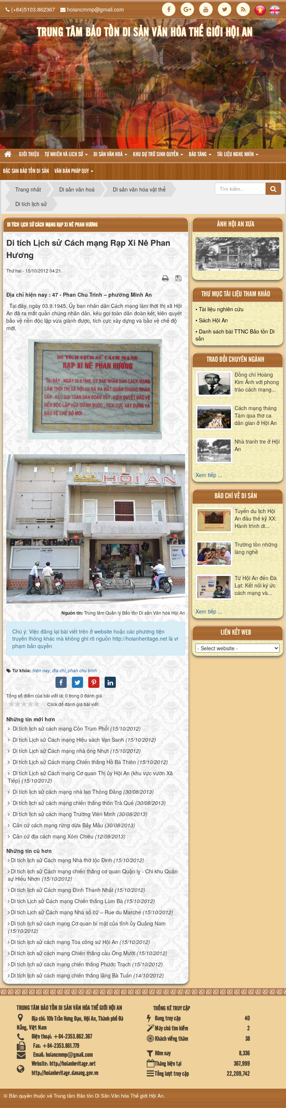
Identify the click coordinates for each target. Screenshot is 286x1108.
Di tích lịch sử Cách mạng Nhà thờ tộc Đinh (61, 860)
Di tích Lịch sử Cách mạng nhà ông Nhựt (61, 750)
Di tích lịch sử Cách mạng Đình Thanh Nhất (62, 889)
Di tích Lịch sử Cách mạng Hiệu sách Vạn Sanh (68, 739)
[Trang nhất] (8, 154)
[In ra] (166, 277)
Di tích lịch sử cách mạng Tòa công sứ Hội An (64, 942)
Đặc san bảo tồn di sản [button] (26, 171)
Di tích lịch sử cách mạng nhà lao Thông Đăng (67, 791)
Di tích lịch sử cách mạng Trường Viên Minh (64, 814)
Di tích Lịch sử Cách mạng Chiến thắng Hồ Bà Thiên (74, 762)
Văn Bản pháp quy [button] (72, 171)
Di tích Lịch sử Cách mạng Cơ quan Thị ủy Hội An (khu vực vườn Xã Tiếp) (90, 776)
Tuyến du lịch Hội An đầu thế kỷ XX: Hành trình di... (256, 518)
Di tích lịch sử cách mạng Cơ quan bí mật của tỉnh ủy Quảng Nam (88, 923)
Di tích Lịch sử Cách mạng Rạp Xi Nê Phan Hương (52, 224)
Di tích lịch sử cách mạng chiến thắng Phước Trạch (71, 964)
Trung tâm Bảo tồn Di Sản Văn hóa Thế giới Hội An (108, 1095)
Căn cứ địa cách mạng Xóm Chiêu (53, 836)
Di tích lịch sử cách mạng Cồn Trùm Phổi (61, 728)
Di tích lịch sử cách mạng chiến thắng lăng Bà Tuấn (71, 975)
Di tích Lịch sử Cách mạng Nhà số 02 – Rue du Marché (76, 912)
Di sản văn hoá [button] (108, 154)
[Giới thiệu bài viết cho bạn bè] (156, 277)
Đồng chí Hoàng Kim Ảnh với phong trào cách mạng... (257, 382)
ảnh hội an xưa (235, 224)
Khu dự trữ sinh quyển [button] (156, 154)
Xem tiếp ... (209, 475)
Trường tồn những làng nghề (256, 548)
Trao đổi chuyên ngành (235, 360)
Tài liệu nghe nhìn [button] (236, 154)
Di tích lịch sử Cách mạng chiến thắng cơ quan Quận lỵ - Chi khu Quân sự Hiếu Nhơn (93, 874)
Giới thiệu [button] (29, 154)
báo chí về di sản (235, 496)
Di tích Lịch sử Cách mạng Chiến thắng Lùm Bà (67, 901)
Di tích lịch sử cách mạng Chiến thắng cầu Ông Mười (73, 953)
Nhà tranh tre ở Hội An (257, 445)
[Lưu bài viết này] (179, 277)
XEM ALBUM (237, 256)
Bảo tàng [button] (198, 154)
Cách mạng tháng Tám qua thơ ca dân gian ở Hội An (256, 415)
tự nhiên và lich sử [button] (64, 154)
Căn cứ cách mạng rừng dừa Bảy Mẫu (58, 825)
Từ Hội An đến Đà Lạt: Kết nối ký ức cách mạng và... (256, 585)
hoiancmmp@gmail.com (95, 9)
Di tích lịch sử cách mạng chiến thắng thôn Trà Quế (73, 802)
